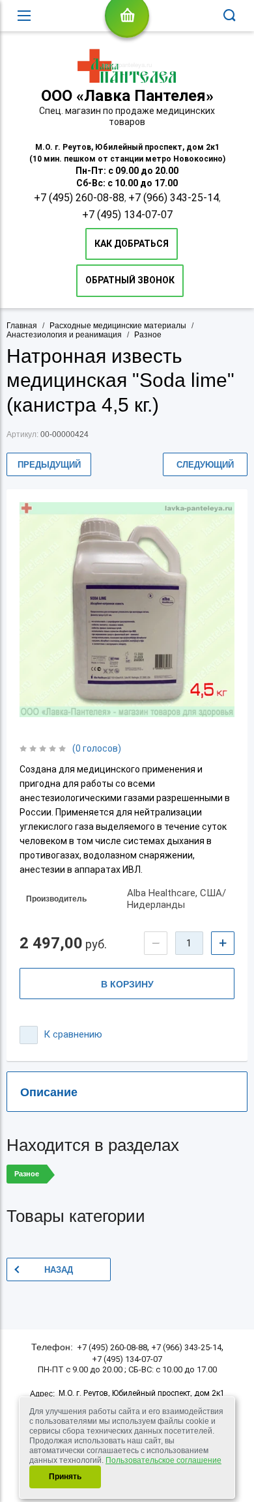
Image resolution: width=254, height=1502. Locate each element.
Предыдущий (49, 465)
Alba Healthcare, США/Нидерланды (176, 899)
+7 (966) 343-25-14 (173, 197)
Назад (58, 1270)
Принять (65, 1476)
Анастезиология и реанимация (64, 334)
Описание (49, 1092)
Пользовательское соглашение (163, 1460)
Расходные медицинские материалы (117, 325)
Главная (22, 325)
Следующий (205, 465)
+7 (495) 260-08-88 (79, 197)
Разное (148, 334)
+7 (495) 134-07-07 (127, 214)
